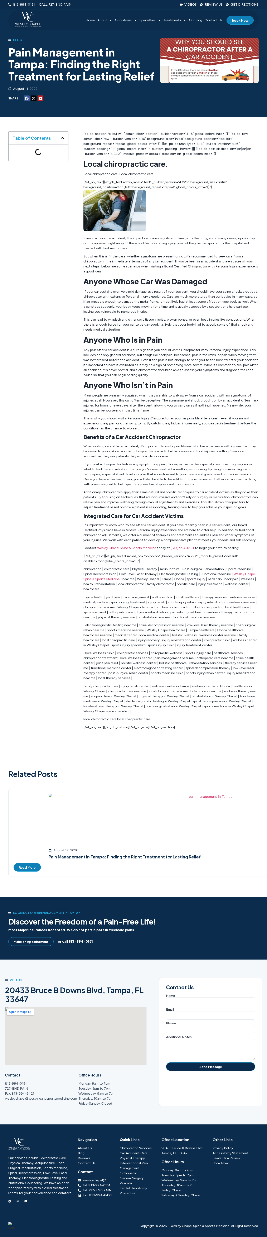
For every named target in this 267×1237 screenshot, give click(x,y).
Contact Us (213, 20)
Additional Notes (179, 1037)
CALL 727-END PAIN (55, 4)
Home (90, 20)
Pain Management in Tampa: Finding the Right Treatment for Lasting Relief (125, 856)
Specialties (148, 20)
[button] (62, 137)
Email (170, 1009)
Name (170, 995)
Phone (171, 1023)
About (102, 20)
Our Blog (195, 20)
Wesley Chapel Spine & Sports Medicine (126, 548)
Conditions (123, 20)
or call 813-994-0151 (75, 941)
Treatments (172, 20)
